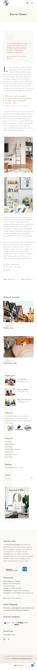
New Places (8, 447)
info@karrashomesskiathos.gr (21, 590)
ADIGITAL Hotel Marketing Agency (22, 658)
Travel (19, 267)
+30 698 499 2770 (14, 583)
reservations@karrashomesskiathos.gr (22, 593)
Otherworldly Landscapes (12, 449)
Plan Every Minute (23, 389)
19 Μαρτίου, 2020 (8, 326)
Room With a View (11, 454)
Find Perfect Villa (10, 363)
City (15, 267)
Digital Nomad (14, 264)
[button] (32, 665)
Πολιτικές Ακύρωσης (11, 617)
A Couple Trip (21, 379)
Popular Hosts (9, 452)
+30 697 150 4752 (9, 586)
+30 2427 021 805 (15, 588)
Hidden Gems (8, 328)
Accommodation (8, 267)
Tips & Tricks (8, 457)
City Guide (6, 264)
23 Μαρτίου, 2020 (9, 361)
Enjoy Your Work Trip (24, 399)
